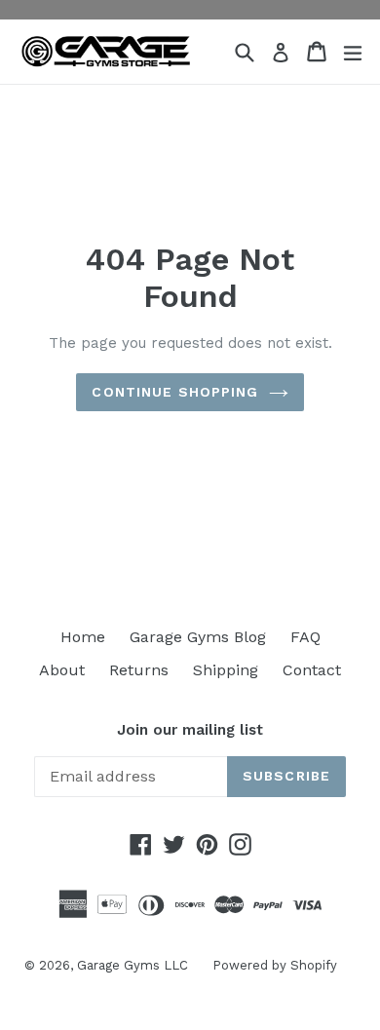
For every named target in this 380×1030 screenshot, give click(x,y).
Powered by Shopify (274, 965)
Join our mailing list (190, 730)
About (62, 670)
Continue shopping (175, 392)
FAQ (305, 637)
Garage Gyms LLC (132, 965)
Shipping (225, 670)
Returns (139, 670)
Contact (312, 670)
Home (82, 637)
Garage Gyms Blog (198, 637)
